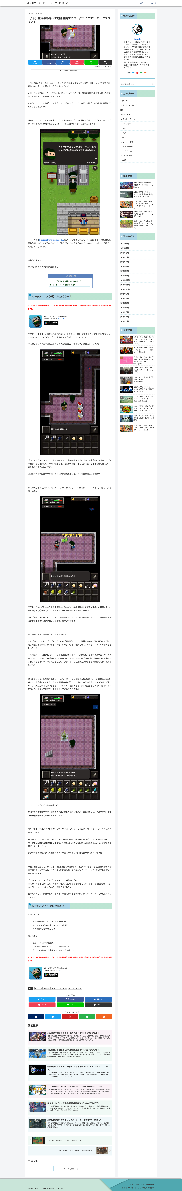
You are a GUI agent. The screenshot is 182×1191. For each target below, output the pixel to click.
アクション (125, 114)
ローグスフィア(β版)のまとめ (64, 285)
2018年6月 (124, 308)
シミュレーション (128, 119)
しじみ (137, 39)
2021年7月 (124, 248)
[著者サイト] (36, 1016)
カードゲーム (126, 151)
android (47, 988)
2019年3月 (124, 266)
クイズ (123, 133)
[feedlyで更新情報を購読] (87, 1016)
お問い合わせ (150, 1184)
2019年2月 (124, 271)
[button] (153, 84)
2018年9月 (124, 294)
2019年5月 (124, 257)
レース (123, 137)
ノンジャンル (126, 156)
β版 (66, 988)
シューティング (127, 142)
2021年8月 (124, 244)
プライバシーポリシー (136, 1184)
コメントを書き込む (70, 1169)
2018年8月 (124, 298)
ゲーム (79, 988)
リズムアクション (128, 147)
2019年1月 (124, 276)
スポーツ (124, 101)
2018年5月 (124, 312)
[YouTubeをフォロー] (70, 1016)
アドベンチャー (127, 124)
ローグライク (57, 988)
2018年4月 (124, 317)
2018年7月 (124, 303)
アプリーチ (61, 318)
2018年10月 (125, 289)
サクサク (39, 988)
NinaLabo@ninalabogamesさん (51, 240)
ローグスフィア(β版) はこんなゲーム (67, 281)
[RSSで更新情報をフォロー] (104, 1016)
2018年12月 (125, 280)
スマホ (72, 988)
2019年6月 (124, 253)
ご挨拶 (123, 160)
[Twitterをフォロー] (53, 1016)
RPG (31, 988)
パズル (123, 128)
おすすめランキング (128, 105)
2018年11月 (125, 285)
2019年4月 (124, 262)
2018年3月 (124, 321)
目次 (66, 276)
